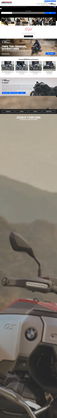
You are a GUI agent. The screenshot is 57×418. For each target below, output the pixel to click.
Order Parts (49, 111)
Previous (1, 48)
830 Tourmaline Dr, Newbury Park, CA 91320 (42, 3)
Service (11, 6)
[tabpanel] (28, 47)
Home (2, 6)
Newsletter (47, 1)
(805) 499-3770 (46, 2)
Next (56, 48)
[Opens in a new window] (54, 6)
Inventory (4, 6)
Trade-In (35, 111)
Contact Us (25, 6)
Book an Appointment (13, 92)
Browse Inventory (6, 92)
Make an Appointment (28, 36)
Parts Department (15, 6)
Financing (19, 6)
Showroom (8, 6)
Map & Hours (53, 1)
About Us (22, 6)
